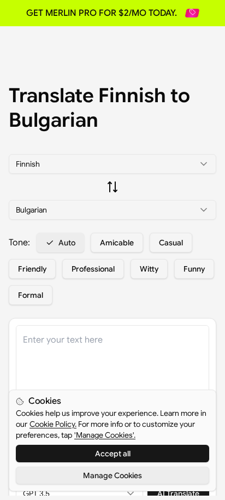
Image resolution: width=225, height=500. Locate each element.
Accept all (113, 453)
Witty (149, 269)
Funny (194, 269)
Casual (171, 243)
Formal (30, 295)
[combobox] (112, 164)
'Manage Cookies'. (104, 435)
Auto (66, 243)
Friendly (32, 269)
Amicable (117, 243)
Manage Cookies (112, 475)
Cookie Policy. (52, 424)
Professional (93, 269)
